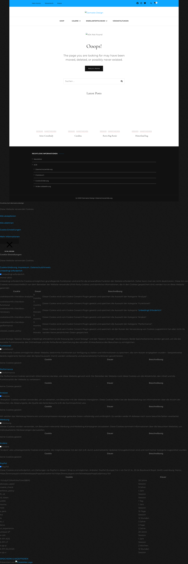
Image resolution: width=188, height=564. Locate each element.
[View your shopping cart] (155, 3)
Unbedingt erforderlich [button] (11, 271)
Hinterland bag (141, 136)
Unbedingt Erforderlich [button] (149, 310)
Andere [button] (3, 443)
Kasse (59, 3)
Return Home (94, 68)
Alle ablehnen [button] (7, 223)
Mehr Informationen (10, 236)
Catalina (78, 136)
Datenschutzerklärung (44, 169)
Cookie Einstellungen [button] (10, 230)
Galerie (75, 21)
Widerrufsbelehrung (43, 186)
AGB (35, 165)
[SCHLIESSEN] (9, 241)
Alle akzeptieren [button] (8, 216)
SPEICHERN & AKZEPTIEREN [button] (14, 559)
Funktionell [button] (5, 346)
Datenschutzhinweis (40, 267)
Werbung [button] (4, 419)
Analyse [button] (4, 393)
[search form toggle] (151, 3)
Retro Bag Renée (110, 136)
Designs (39, 131)
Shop (62, 21)
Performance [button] (6, 369)
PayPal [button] (3, 463)
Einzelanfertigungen (95, 21)
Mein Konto (36, 3)
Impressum (39, 175)
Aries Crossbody (46, 136)
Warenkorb (49, 3)
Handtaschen (50, 131)
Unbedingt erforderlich (13, 274)
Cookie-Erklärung (42, 181)
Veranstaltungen (120, 21)
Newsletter (38, 159)
